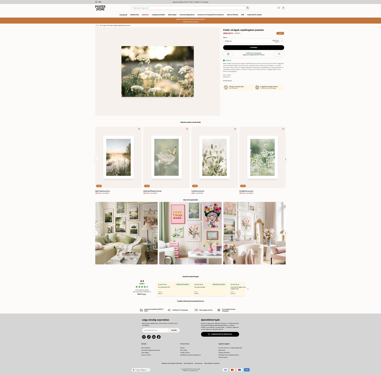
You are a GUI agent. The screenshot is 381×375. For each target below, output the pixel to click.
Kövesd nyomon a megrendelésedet (230, 348)
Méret (225, 37)
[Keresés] (248, 8)
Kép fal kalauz (145, 348)
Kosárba (253, 47)
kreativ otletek (146, 355)
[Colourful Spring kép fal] (190, 233)
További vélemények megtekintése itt (190, 301)
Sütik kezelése (223, 357)
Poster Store (195, 369)
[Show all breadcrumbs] (97, 25)
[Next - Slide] (285, 159)
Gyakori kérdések (224, 352)
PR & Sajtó (183, 350)
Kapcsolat (222, 350)
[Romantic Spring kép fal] (254, 233)
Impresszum (199, 363)
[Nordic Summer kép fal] (126, 233)
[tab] (278, 8)
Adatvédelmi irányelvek (211, 363)
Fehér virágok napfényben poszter (119, 25)
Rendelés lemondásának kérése (229, 355)
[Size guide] (228, 54)
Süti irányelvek (188, 363)
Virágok (104, 25)
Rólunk (182, 348)
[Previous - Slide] (95, 159)
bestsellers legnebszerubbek (150, 350)
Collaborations (185, 352)
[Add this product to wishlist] (279, 54)
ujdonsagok (145, 352)
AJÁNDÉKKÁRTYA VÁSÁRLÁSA (221, 334)
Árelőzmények (227, 80)
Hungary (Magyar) (141, 370)
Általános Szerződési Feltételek (172, 363)
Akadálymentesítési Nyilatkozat (190, 355)
